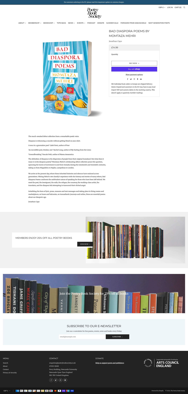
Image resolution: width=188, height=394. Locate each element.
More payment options (134, 75)
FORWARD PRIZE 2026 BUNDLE (133, 23)
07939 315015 (54, 366)
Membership (33, 23)
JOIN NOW (84, 244)
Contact (6, 369)
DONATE (100, 23)
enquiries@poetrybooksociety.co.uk (62, 363)
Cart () (178, 7)
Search (5, 363)
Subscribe (116, 337)
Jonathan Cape (115, 41)
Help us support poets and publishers (109, 363)
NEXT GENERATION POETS (159, 23)
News (70, 23)
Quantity (114, 54)
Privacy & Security (10, 373)
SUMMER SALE (112, 23)
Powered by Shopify (158, 390)
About (21, 23)
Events (80, 23)
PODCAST (91, 23)
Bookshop (48, 23)
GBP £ (161, 7)
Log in (170, 7)
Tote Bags (61, 23)
